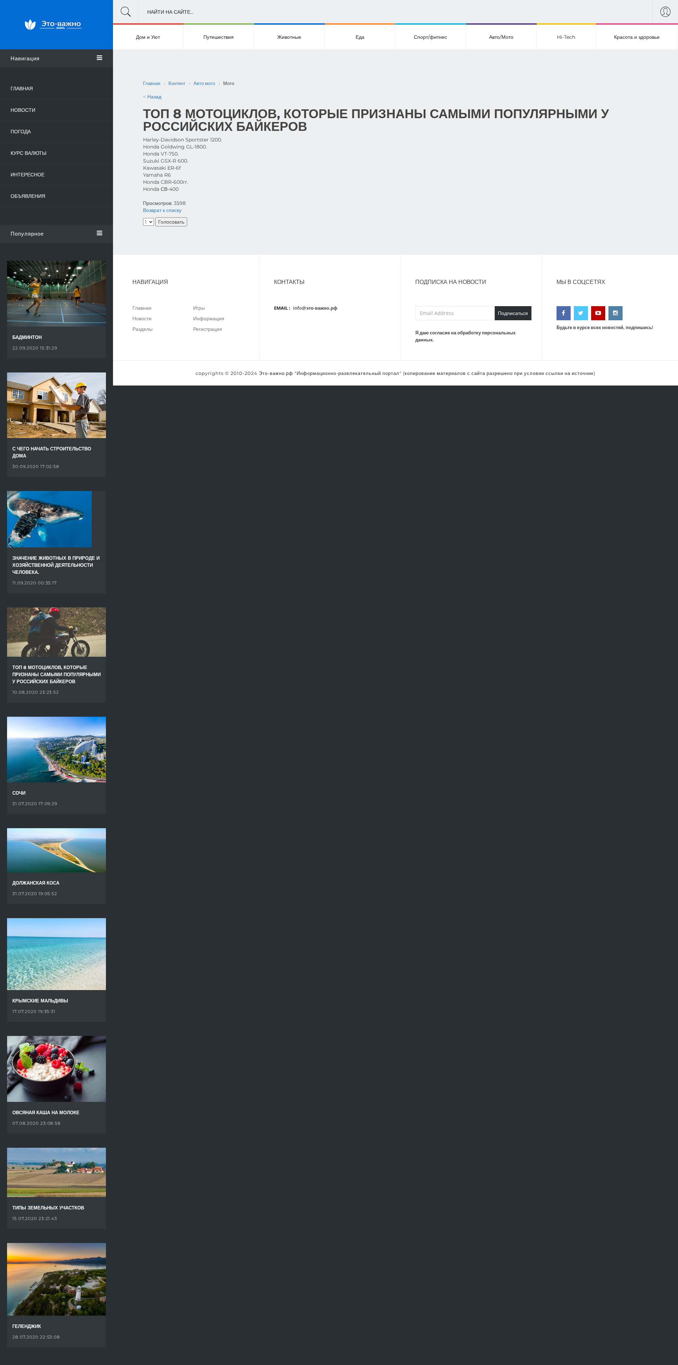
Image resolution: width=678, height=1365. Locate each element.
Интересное (27, 174)
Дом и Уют (148, 37)
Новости (23, 110)
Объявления (28, 196)
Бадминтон (27, 337)
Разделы (142, 329)
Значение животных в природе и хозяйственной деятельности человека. (56, 565)
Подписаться (513, 313)
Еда (360, 37)
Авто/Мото (501, 37)
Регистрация (207, 329)
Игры (199, 307)
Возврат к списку (162, 210)
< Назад (152, 96)
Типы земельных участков (48, 1208)
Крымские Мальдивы (40, 1000)
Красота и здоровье (637, 37)
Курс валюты (28, 153)
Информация (208, 318)
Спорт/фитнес (430, 37)
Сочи (18, 793)
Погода (21, 131)
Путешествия (218, 37)
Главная (22, 88)
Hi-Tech (566, 37)
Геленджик (26, 1326)
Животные (289, 37)
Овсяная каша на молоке (45, 1112)
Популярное (27, 233)
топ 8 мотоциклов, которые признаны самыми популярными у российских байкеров (56, 674)
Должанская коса (35, 883)
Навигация (25, 58)
